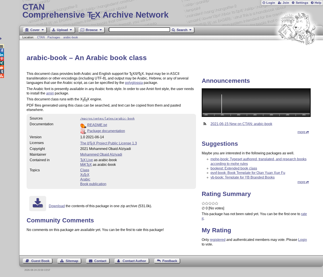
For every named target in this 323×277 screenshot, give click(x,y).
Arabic (85, 179)
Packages (54, 37)
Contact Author (134, 261)
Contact (100, 261)
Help (318, 2)
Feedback (169, 261)
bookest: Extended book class (233, 168)
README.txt (97, 125)
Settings (302, 2)
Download (57, 206)
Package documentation (106, 131)
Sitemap (72, 261)
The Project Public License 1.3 (108, 143)
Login (270, 2)
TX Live (86, 160)
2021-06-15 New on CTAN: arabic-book (241, 124)
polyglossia (134, 83)
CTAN (41, 37)
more (301, 132)
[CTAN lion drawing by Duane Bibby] (296, 53)
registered (217, 240)
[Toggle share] (1, 39)
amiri (50, 93)
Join (286, 2)
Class (84, 170)
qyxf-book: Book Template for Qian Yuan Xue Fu (247, 173)
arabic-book (70, 37)
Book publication (93, 184)
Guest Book (40, 261)
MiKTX (86, 164)
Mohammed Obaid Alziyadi (101, 154)
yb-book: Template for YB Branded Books (242, 177)
